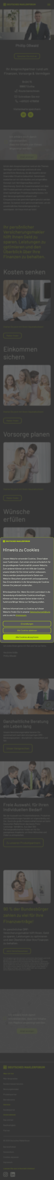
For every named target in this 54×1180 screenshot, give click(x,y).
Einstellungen (27, 623)
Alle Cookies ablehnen (27, 630)
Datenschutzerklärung (40, 611)
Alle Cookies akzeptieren (27, 637)
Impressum (21, 615)
